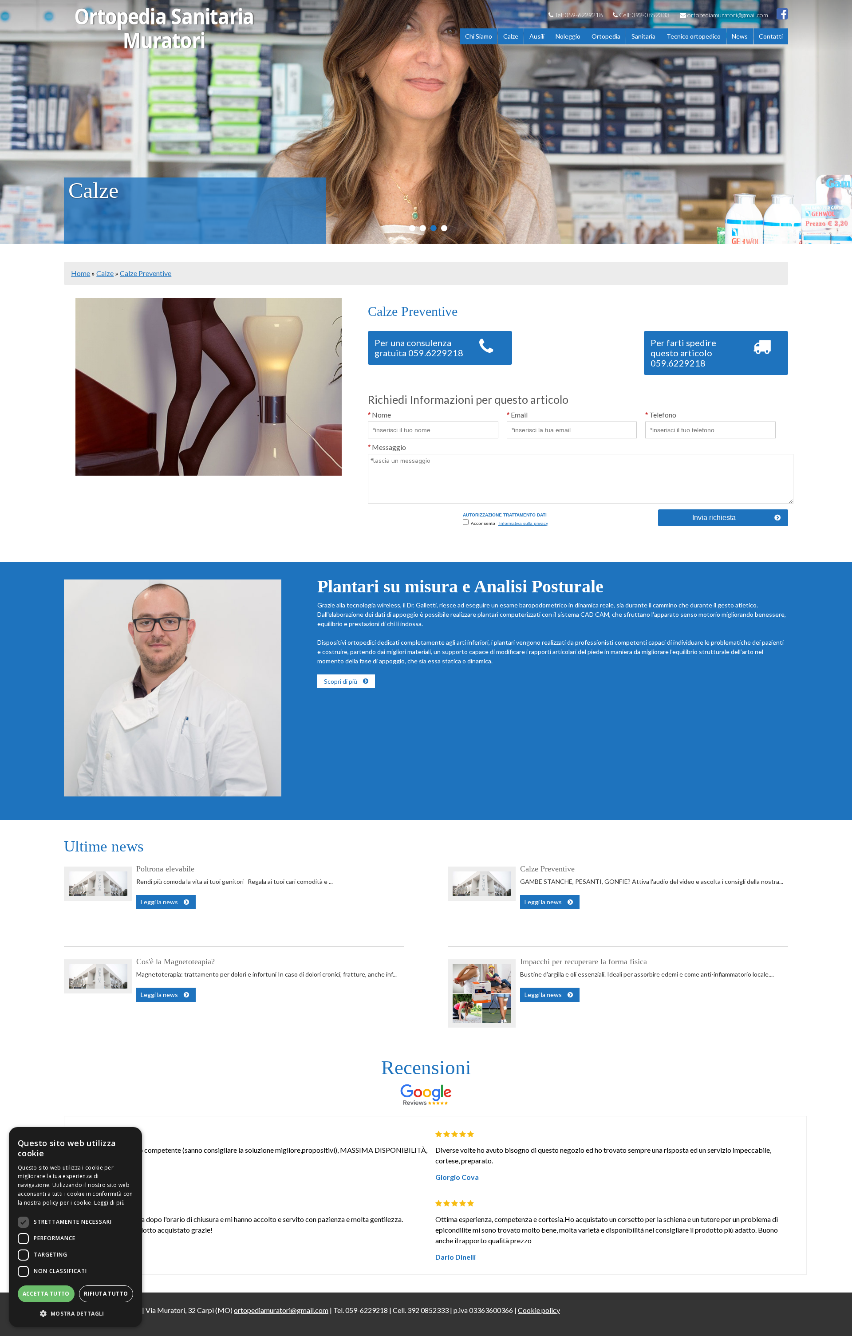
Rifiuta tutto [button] (106, 1293)
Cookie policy (539, 1310)
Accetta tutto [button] (46, 1293)
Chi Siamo (478, 36)
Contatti (771, 36)
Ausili (536, 36)
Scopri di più (340, 681)
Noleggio (568, 36)
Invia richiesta (714, 517)
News (740, 36)
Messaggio (387, 447)
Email (517, 414)
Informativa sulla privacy (523, 523)
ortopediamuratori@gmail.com (727, 15)
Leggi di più (109, 1202)
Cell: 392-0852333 (644, 15)
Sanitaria (643, 36)
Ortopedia (606, 36)
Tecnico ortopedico (694, 36)
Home (80, 273)
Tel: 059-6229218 (578, 15)
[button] (75, 1313)
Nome (379, 414)
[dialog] (75, 1227)
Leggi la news (159, 902)
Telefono (660, 414)
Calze (510, 36)
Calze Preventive (145, 273)
